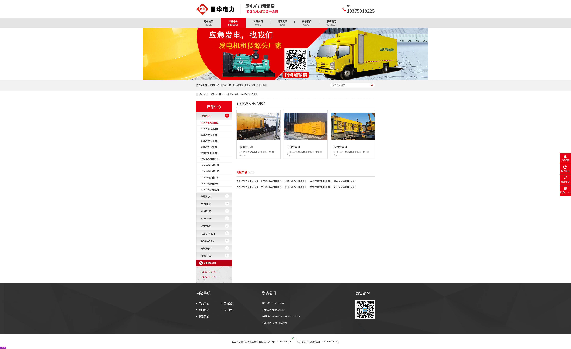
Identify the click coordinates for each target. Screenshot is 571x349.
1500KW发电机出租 (210, 177)
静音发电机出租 (208, 240)
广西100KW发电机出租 (271, 186)
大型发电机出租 (208, 233)
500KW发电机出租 (209, 146)
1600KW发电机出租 (210, 183)
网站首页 (208, 23)
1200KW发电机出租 (210, 165)
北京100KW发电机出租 (271, 181)
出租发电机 (214, 85)
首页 (212, 94)
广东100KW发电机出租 (247, 186)
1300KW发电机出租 (210, 171)
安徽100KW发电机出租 (247, 181)
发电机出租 (249, 85)
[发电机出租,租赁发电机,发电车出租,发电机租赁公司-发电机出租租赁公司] (216, 9)
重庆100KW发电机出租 (296, 181)
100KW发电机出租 (249, 94)
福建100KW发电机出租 (320, 181)
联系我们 (331, 23)
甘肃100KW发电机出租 (344, 181)
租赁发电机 (226, 85)
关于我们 (307, 23)
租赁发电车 (206, 255)
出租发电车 (206, 248)
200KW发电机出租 (209, 128)
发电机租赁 (238, 85)
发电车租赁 (206, 226)
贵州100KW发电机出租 (296, 186)
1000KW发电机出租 (210, 159)
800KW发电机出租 (209, 152)
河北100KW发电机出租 (344, 186)
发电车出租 (261, 85)
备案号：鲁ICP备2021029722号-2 (275, 341)
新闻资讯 (282, 23)
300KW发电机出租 (209, 134)
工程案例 (258, 23)
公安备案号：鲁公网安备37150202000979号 (318, 341)
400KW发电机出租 (209, 140)
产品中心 (233, 23)
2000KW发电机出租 (210, 189)
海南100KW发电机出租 (320, 186)
